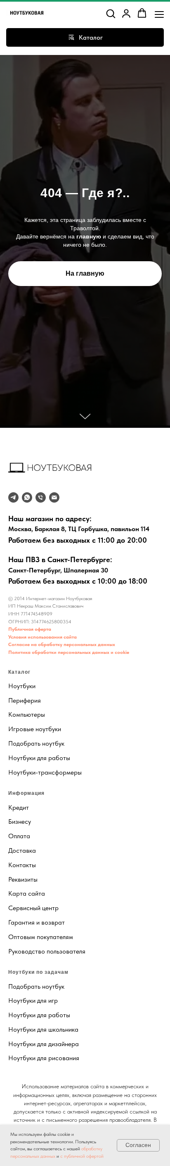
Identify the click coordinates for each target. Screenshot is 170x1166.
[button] (111, 13)
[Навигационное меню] (159, 13)
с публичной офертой (82, 1156)
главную (88, 630)
